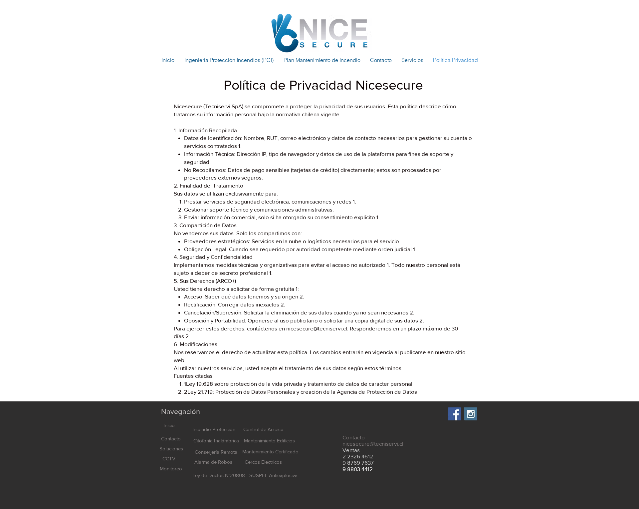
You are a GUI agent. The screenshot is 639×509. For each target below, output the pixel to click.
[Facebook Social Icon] (454, 413)
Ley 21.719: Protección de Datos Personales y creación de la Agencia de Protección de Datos (302, 391)
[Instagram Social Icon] (470, 413)
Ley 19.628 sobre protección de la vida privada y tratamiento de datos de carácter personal (299, 383)
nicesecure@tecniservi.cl (316, 328)
